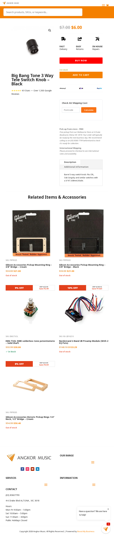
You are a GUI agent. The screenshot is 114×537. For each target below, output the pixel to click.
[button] (49, 30)
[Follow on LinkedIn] (37, 469)
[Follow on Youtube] (32, 469)
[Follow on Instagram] (27, 469)
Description (70, 162)
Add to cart (81, 74)
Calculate (88, 110)
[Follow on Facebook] (22, 469)
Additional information (76, 166)
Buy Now (81, 60)
